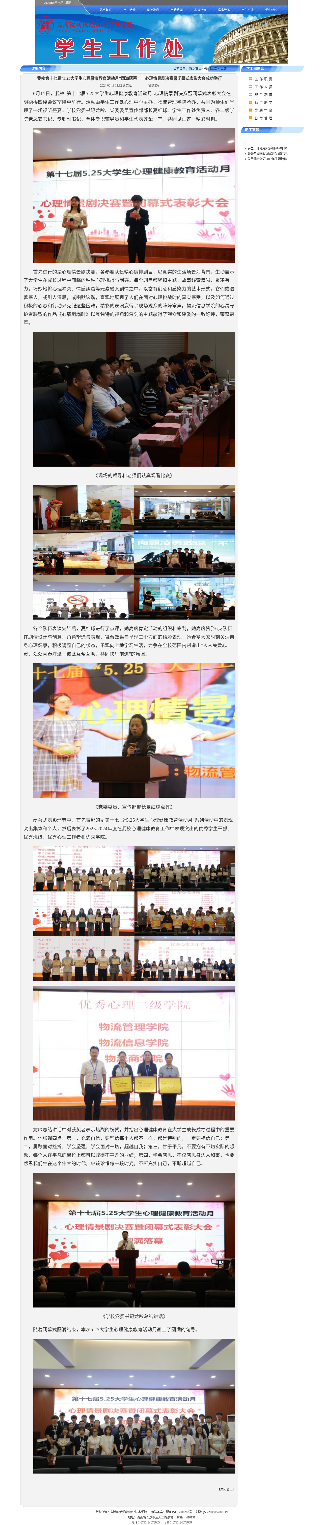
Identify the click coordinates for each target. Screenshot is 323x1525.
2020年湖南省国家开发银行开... (268, 153)
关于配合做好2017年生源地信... (268, 159)
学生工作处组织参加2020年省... (268, 148)
